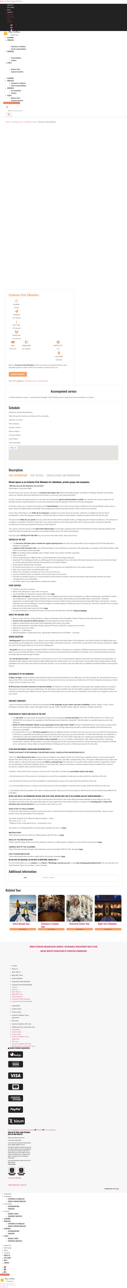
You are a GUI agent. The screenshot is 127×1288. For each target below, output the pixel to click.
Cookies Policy (16, 1009)
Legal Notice (16, 1006)
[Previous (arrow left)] (1, 1287)
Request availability (18, 374)
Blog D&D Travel (17, 975)
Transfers (13, 60)
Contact (10, 12)
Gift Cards (10, 7)
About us (10, 5)
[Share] (9, 1284)
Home (8, 122)
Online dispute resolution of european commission (63, 950)
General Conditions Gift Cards (21, 1024)
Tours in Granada (80, 611)
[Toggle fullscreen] (5, 1284)
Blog (8, 10)
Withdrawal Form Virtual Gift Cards (23, 1027)
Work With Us (16, 972)
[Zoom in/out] (1, 1284)
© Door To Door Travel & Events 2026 (17, 1185)
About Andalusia (17, 978)
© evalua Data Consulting (14, 1178)
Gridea (117, 1189)
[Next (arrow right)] (5, 1287)
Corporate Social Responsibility (22, 985)
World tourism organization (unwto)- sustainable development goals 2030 (63, 946)
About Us (15, 969)
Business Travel (15, 69)
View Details (22, 929)
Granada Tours (17, 122)
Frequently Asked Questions (21, 981)
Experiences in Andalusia (18, 46)
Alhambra (10, 37)
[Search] (9, 115)
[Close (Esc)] (13, 1284)
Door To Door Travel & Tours (11, 1)
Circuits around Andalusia (18, 49)
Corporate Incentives (17, 72)
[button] (31, 749)
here (53, 594)
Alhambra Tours (30, 122)
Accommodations (16, 58)
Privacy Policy (16, 1012)
